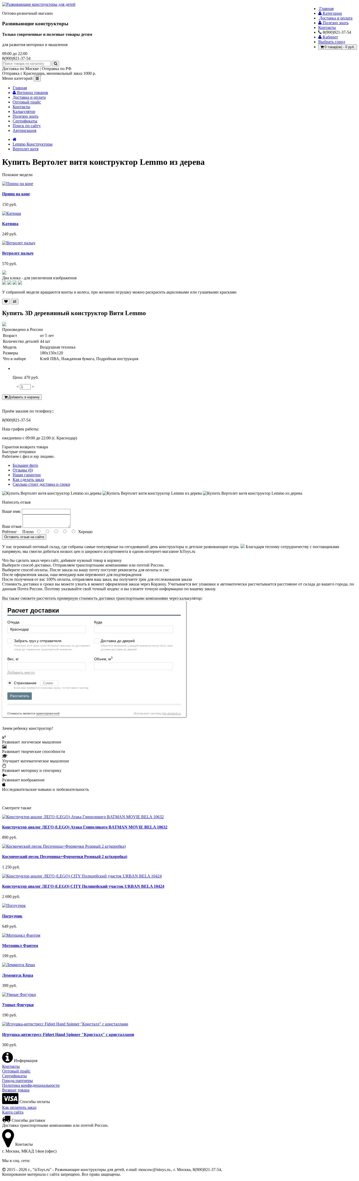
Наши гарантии (27, 475)
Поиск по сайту (27, 125)
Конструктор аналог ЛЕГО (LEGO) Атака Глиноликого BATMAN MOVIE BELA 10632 (84, 827)
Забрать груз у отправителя (37, 641)
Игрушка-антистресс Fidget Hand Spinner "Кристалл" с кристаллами (68, 1034)
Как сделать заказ (28, 479)
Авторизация (24, 130)
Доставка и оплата (29, 97)
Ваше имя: (11, 511)
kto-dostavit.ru (171, 713)
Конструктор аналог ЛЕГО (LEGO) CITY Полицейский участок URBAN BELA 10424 (83, 886)
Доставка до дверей (118, 641)
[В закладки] (6, 301)
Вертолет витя (25, 149)
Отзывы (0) (23, 470)
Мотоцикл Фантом (20, 945)
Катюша (10, 223)
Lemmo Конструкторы (33, 144)
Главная (20, 88)
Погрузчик (12, 916)
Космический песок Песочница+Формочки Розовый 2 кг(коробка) (64, 856)
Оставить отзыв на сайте (24, 537)
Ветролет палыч (17, 253)
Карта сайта (12, 1112)
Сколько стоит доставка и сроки (41, 484)
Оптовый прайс (27, 102)
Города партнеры (17, 1080)
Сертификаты (25, 121)
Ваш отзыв (12, 526)
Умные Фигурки (18, 1005)
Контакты (21, 107)
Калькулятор (24, 111)
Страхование (26, 683)
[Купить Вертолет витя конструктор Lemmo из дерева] (4, 273)
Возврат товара (15, 1090)
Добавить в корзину (23, 397)
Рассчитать (19, 696)
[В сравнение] (14, 301)
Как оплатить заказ (19, 1107)
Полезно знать (25, 116)
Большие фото (25, 465)
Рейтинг (9, 531)
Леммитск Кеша (17, 975)
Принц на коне (16, 194)
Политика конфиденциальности (31, 1085)
